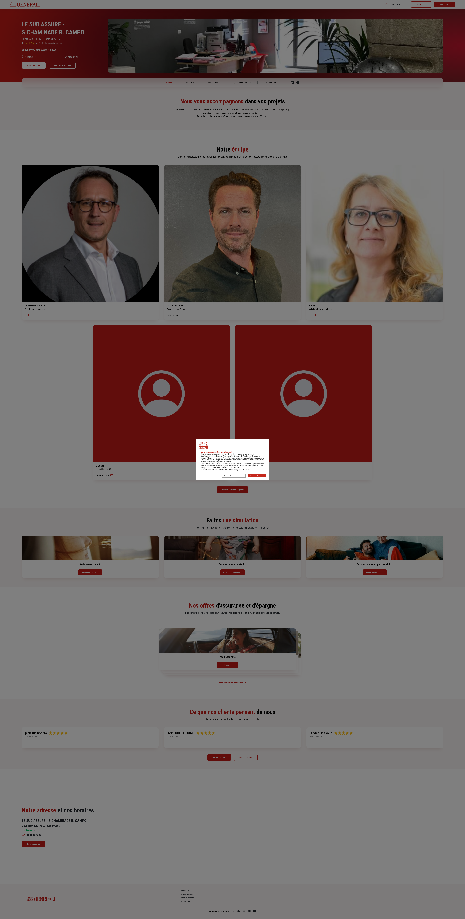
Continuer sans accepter (255, 442)
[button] (234, 470)
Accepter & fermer (257, 476)
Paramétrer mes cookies (233, 476)
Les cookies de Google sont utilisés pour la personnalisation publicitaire (229, 460)
